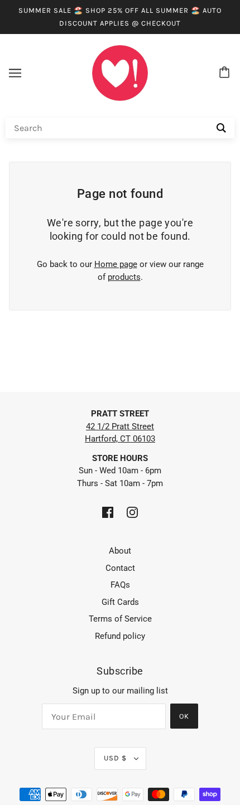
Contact (120, 568)
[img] (107, 512)
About (120, 551)
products (124, 277)
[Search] (221, 128)
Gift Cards (120, 602)
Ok (184, 716)
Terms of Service (120, 619)
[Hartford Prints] (120, 72)
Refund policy (120, 636)
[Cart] (226, 73)
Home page (115, 264)
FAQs (120, 585)
